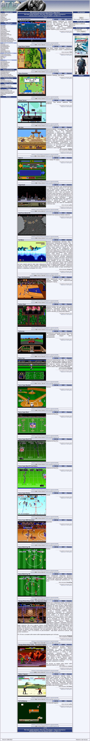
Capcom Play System (6, 54)
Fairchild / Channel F (5, 31)
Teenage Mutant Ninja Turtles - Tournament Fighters (32, 644)
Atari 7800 (3, 27)
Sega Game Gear (5, 48)
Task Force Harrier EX (24, 213)
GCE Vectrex (4, 32)
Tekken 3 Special (23, 674)
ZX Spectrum (4, 68)
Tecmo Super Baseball (24, 385)
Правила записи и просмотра (8, 71)
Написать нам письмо (81, 739)
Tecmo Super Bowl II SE (25, 439)
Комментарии (49, 44)
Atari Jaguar (3, 29)
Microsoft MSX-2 (4, 64)
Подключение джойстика (7, 93)
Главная (3, 13)
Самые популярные (59, 14)
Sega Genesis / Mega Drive (7, 38)
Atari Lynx (3, 44)
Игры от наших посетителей (7, 92)
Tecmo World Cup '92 (24, 547)
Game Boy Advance (5, 46)
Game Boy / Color (5, 45)
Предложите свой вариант (66, 32)
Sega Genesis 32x (5, 37)
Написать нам (4, 20)
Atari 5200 (3, 26)
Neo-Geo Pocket (4, 47)
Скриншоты (56, 44)
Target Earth (21, 184)
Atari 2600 (3, 25)
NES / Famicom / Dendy (6, 34)
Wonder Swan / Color (5, 52)
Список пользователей (6, 90)
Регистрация (77, 19)
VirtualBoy (3, 49)
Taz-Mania (21, 240)
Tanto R (20, 158)
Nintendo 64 (3, 36)
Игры (2, 95)
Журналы (3, 84)
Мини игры (3, 94)
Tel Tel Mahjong (22, 701)
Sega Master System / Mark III (7, 39)
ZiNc (2, 59)
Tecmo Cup (21, 358)
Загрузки (32, 44)
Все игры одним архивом (31, 14)
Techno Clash (22, 304)
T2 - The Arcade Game (24, 19)
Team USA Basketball (24, 277)
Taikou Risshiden (23, 73)
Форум (2, 21)
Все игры (43, 14)
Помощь (3, 17)
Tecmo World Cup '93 (24, 574)
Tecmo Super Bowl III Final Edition (27, 466)
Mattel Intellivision (5, 33)
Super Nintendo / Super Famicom (8, 40)
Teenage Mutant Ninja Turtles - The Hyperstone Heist (32, 601)
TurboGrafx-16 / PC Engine (7, 41)
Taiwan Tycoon (22, 100)
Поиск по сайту (4, 14)
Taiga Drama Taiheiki (24, 46)
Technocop (21, 331)
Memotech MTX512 (5, 62)
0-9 (30, 15)
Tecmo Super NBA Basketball (26, 520)
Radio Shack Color (5, 65)
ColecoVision (4, 30)
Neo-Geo (3, 57)
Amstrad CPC (4, 61)
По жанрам (49, 14)
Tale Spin (20, 127)
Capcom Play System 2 (6, 55)
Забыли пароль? (85, 19)
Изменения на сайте (6, 19)
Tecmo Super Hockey (24, 493)
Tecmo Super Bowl (23, 412)
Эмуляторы (4, 15)
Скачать (69, 19)
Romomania (4, 18)
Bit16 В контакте (4, 89)
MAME (2, 56)
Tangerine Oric (4, 67)
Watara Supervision (5, 51)
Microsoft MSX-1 (4, 63)
